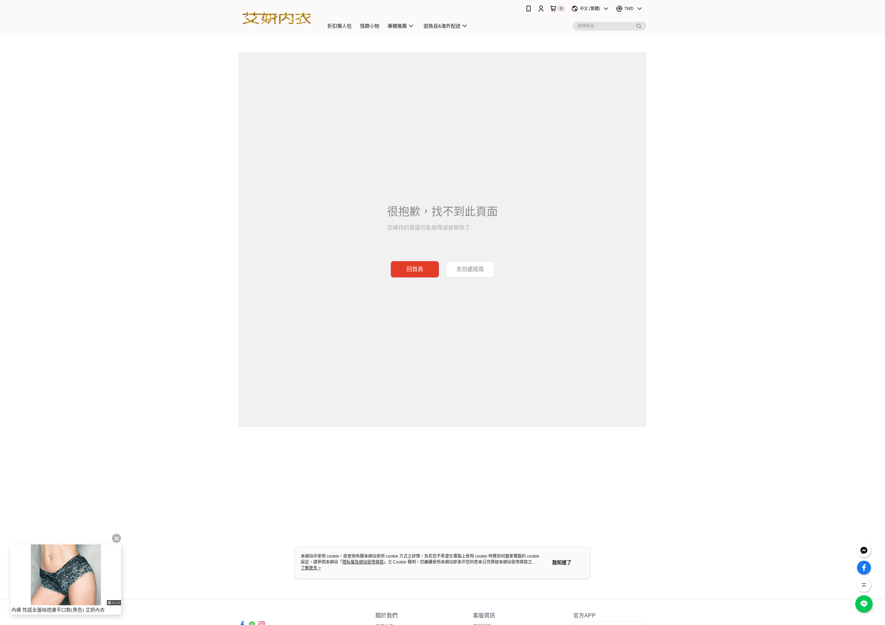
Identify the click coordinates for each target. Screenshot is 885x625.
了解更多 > (311, 568)
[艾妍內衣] (277, 18)
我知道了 (561, 562)
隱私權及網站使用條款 (363, 562)
